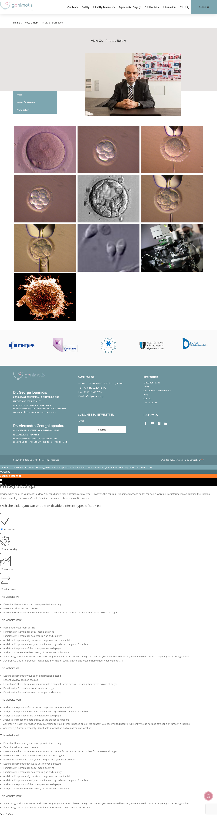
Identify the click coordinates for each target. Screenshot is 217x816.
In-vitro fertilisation (26, 102)
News (146, 386)
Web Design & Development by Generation (180, 460)
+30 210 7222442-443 (95, 387)
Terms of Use (150, 402)
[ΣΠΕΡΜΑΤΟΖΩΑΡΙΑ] (108, 248)
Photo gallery (23, 109)
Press (19, 94)
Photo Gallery (31, 22)
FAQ (145, 394)
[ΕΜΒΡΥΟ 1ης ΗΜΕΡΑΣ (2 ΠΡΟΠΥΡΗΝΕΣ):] (45, 150)
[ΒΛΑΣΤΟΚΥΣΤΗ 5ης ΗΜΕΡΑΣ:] (108, 199)
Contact (147, 398)
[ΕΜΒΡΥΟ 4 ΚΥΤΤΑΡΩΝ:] (108, 150)
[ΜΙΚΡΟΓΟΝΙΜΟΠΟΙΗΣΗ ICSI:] (172, 150)
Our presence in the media (157, 390)
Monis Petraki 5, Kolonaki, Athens (106, 383)
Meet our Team (151, 382)
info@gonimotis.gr (94, 396)
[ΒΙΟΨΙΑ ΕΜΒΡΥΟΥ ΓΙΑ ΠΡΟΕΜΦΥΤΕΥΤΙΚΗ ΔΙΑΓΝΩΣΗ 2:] (45, 248)
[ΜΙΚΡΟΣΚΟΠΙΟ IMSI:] (172, 248)
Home (16, 22)
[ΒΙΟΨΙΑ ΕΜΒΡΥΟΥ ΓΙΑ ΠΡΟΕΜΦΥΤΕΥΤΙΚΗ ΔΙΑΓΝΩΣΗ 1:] (172, 199)
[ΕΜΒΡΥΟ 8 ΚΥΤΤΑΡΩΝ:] (45, 199)
